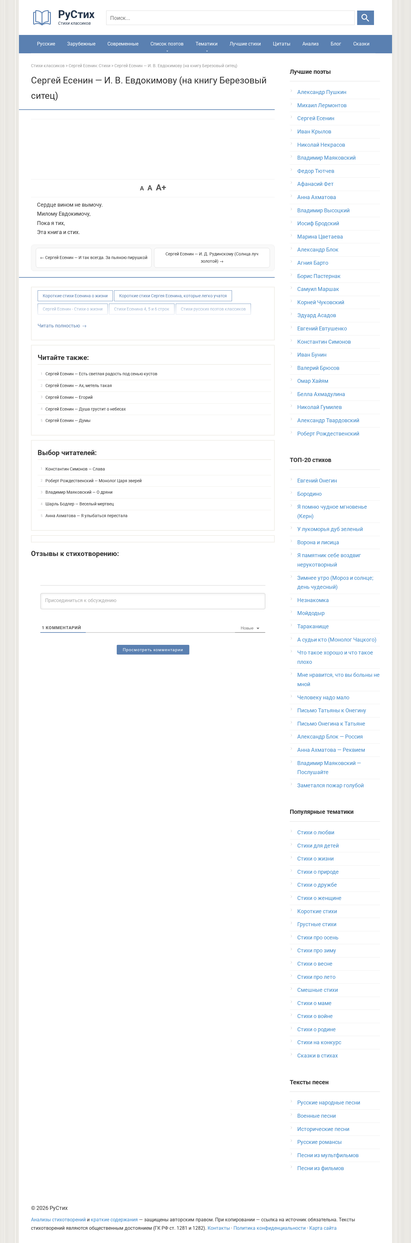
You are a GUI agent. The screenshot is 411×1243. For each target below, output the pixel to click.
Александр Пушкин (321, 92)
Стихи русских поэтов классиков (213, 309)
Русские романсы (319, 1142)
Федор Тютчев (315, 171)
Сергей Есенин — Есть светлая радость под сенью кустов (101, 373)
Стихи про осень (317, 937)
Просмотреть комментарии (153, 649)
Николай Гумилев (319, 407)
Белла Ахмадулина (321, 394)
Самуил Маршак (318, 289)
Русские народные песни (328, 1102)
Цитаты (281, 44)
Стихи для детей (318, 845)
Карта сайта (323, 1228)
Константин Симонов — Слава (75, 469)
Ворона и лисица (318, 542)
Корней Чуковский (320, 302)
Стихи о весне (314, 963)
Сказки (361, 44)
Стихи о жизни (315, 858)
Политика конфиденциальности (269, 1228)
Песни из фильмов (320, 1168)
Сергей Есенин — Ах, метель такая (78, 385)
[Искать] (365, 18)
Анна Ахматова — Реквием (331, 750)
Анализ (310, 44)
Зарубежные (81, 44)
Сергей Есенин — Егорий (69, 397)
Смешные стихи (317, 990)
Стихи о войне (315, 1016)
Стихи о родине (316, 1029)
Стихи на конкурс (319, 1042)
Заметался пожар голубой (330, 785)
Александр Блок (317, 249)
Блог (336, 44)
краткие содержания (114, 1220)
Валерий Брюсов (318, 368)
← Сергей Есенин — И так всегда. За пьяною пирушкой (93, 257)
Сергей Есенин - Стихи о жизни (73, 309)
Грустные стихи (316, 924)
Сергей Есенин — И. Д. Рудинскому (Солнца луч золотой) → (211, 257)
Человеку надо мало (323, 697)
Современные (122, 44)
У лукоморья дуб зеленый (330, 529)
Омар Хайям (312, 381)
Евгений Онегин (317, 480)
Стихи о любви (315, 832)
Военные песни (316, 1116)
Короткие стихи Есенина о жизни (75, 295)
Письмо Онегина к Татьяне (331, 723)
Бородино (309, 494)
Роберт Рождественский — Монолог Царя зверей (93, 480)
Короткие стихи (317, 911)
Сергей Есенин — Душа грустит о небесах (85, 409)
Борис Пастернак (319, 276)
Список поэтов (167, 44)
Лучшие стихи (245, 44)
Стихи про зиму (316, 950)
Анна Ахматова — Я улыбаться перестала (86, 515)
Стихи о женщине (319, 898)
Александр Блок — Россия (330, 736)
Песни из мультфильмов (328, 1155)
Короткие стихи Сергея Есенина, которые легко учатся (173, 295)
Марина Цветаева (320, 236)
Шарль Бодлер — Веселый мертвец (79, 503)
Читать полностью (59, 326)
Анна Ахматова (316, 197)
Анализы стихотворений (58, 1220)
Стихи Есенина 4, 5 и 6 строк (141, 309)
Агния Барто (312, 263)
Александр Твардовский (328, 420)
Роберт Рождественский (328, 433)
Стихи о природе (318, 872)
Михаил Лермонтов (322, 105)
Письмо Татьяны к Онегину (331, 710)
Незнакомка (313, 600)
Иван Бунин (311, 354)
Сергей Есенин (315, 118)
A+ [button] (161, 187)
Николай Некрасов (321, 145)
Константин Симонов (324, 342)
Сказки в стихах (317, 1055)
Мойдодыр (311, 613)
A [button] (142, 188)
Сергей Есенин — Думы (68, 420)
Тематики (207, 44)
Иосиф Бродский (318, 223)
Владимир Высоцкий (323, 210)
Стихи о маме (314, 1003)
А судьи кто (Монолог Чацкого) (336, 639)
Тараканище (313, 626)
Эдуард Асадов (316, 315)
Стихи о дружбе (317, 885)
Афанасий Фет (315, 184)
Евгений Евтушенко (322, 328)
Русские (46, 44)
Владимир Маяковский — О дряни (79, 492)
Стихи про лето (316, 977)
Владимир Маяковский (326, 158)
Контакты (219, 1228)
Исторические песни (323, 1129)
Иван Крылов (314, 131)
